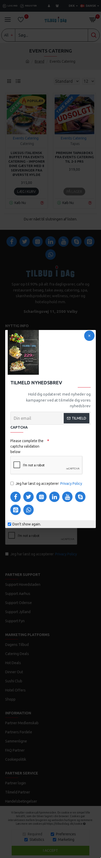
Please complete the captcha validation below (27, 446)
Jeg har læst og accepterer (49, 483)
